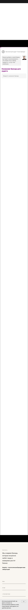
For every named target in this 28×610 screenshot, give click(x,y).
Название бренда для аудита (11, 70)
